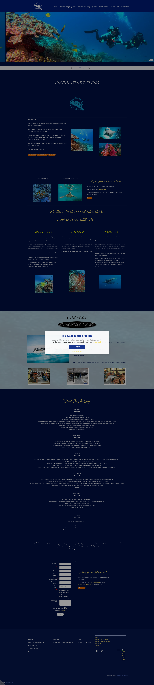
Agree (77, 347)
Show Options (76, 351)
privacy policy (97, 342)
